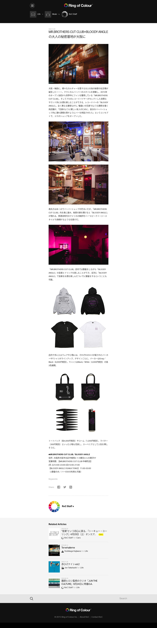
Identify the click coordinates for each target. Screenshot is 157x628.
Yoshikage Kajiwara (72, 551)
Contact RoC (97, 617)
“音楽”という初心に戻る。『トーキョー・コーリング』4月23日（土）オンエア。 (84, 533)
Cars (78, 538)
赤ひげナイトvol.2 (70, 564)
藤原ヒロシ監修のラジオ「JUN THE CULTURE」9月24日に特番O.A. (79, 583)
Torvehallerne (68, 548)
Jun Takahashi (70, 568)
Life (86, 551)
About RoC (84, 617)
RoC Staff (68, 538)
